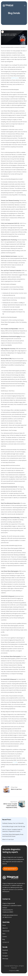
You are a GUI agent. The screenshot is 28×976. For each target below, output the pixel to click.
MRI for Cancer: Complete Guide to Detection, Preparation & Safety (10, 805)
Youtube (4, 953)
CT (13, 762)
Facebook (5, 950)
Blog (3, 939)
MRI (16, 762)
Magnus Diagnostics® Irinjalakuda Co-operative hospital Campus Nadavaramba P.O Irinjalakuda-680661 (11, 908)
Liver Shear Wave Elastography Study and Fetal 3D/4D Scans (12, 835)
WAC (17, 970)
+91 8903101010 (7, 917)
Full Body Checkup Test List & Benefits (13, 823)
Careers (4, 936)
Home (4, 925)
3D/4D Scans (14, 78)
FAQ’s (3, 933)
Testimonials (5, 931)
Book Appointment (9, 869)
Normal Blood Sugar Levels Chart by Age (13, 826)
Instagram (5, 956)
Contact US (5, 942)
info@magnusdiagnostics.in (10, 915)
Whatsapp (5, 958)
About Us (5, 928)
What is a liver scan (16, 789)
